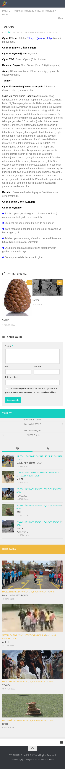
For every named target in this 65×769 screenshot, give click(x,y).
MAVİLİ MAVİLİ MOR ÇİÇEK (29, 463)
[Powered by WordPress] (22, 760)
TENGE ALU (21, 495)
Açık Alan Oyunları (44, 11)
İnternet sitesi (11, 377)
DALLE (19, 512)
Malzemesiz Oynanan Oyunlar (29, 456)
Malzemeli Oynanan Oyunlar (17, 11)
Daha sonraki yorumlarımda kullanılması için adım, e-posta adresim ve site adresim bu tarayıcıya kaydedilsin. (31, 390)
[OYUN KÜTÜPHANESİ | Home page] (5, 3)
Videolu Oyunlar (24, 473)
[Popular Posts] (47, 448)
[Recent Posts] (17, 448)
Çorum (40, 38)
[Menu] (61, 4)
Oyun (5, 14)
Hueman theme (47, 759)
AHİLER (20, 479)
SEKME (35, 299)
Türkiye (31, 38)
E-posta (38, 366)
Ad (7, 366)
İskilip (49, 38)
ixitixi (8, 32)
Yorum (9, 346)
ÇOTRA (5, 319)
